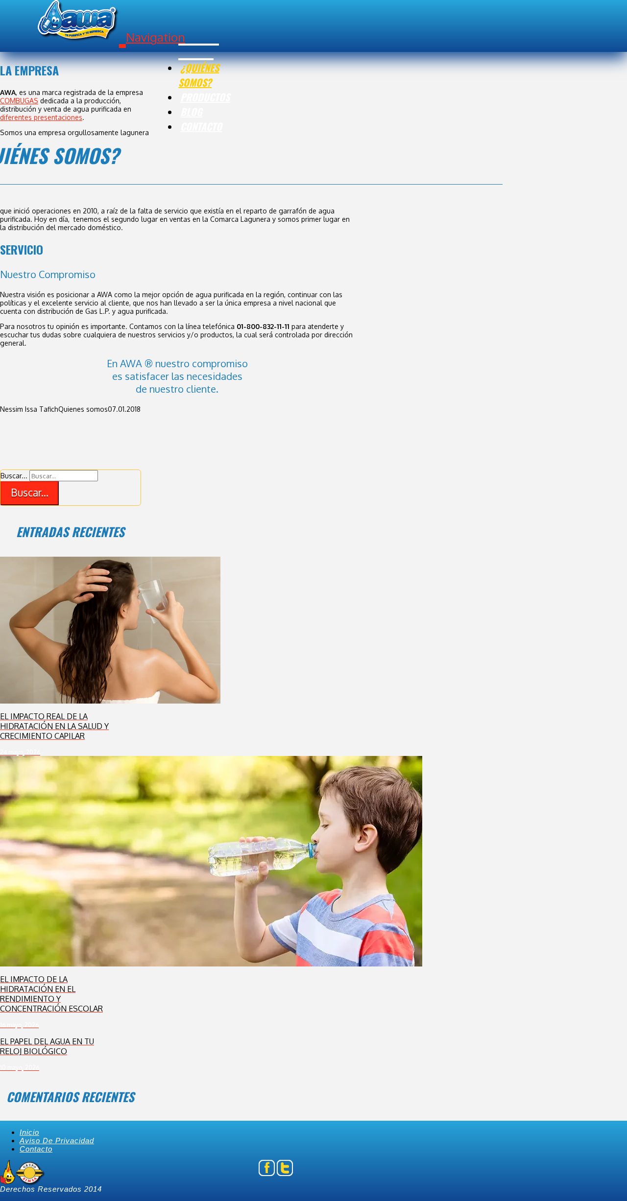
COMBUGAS (19, 100)
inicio (29, 1132)
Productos (205, 97)
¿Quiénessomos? (198, 75)
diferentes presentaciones (41, 117)
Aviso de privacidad (57, 1140)
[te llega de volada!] (82, 25)
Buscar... (13, 475)
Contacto (201, 126)
